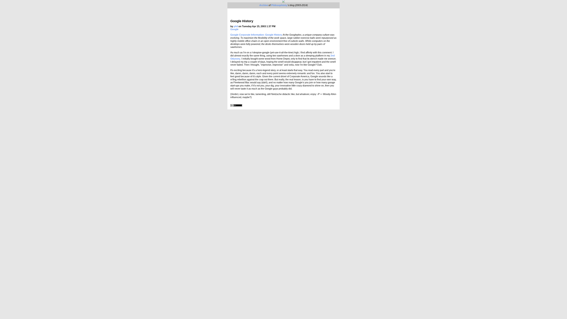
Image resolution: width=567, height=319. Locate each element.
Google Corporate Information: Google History (256, 35)
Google (234, 29)
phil (236, 26)
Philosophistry (279, 5)
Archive (263, 5)
